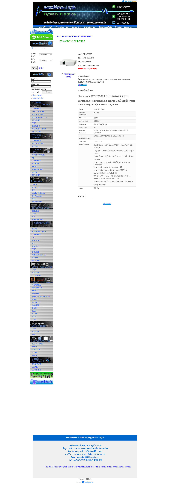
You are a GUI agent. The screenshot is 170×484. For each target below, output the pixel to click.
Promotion (60, 27)
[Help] (41, 68)
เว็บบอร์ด (127, 27)
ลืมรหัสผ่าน (37, 95)
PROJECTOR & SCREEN (68, 36)
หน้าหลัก (42, 27)
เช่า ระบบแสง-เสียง (73, 27)
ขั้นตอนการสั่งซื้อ (105, 27)
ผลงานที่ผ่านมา (90, 27)
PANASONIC (86, 36)
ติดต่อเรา (118, 27)
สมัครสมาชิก (38, 98)
